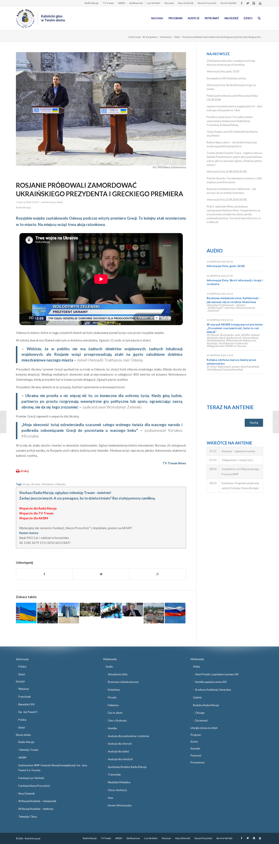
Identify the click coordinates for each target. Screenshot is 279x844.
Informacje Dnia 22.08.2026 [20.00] (227, 171)
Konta (194, 741)
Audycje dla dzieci (118, 751)
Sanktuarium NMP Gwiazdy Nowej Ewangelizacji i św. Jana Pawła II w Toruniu (52, 768)
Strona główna (149, 37)
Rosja (26, 484)
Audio (215, 251)
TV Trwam (108, 3)
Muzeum (169, 3)
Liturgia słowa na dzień (204, 728)
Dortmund (201, 720)
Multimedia (110, 659)
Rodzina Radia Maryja (206, 705)
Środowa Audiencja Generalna (213, 689)
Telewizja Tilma (27, 816)
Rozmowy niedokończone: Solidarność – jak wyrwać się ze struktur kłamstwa (234, 299)
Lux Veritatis (153, 3)
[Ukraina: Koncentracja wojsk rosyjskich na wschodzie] (90, 609)
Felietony (113, 705)
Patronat (196, 755)
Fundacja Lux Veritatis (31, 778)
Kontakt (195, 748)
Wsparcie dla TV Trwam (36, 513)
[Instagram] (254, 3)
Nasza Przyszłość (207, 3)
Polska (22, 666)
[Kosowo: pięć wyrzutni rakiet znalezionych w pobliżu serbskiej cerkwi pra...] (276, 422)
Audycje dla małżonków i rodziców (128, 736)
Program (196, 734)
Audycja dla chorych (120, 743)
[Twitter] (248, 3)
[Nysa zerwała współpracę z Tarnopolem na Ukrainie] (154, 613)
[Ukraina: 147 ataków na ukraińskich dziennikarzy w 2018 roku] (111, 610)
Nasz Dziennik (185, 3)
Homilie (112, 728)
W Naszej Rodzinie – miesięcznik (37, 801)
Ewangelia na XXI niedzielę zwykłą (226, 78)
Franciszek (24, 696)
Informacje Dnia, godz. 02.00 (223, 71)
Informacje (166, 37)
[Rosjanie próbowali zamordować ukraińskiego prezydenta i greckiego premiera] (101, 109)
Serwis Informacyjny (120, 805)
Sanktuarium (136, 3)
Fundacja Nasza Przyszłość (34, 785)
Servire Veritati (228, 3)
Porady (112, 697)
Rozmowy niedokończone (123, 682)
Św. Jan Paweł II (27, 712)
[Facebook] (241, 3)
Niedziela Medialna (119, 782)
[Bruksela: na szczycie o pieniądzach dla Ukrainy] (68, 613)
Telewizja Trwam (28, 749)
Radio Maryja (91, 3)
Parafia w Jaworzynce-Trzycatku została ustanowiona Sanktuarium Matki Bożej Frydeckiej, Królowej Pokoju (230, 120)
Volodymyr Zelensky (53, 484)
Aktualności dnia (117, 674)
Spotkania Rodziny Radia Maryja (127, 767)
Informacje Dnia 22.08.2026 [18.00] (227, 199)
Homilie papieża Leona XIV (211, 682)
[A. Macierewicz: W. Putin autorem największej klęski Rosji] (132, 609)
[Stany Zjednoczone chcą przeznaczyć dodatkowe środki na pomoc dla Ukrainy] (26, 613)
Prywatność (198, 762)
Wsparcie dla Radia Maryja (38, 508)
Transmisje (114, 774)
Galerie (197, 697)
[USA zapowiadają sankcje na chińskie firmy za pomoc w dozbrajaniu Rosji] (47, 613)
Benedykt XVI (26, 704)
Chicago (200, 712)
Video (196, 666)
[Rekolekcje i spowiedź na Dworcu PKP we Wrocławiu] (3, 422)
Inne (110, 797)
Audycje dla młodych (120, 759)
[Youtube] (260, 3)
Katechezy (114, 689)
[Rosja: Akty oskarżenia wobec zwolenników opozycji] (175, 613)
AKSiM (121, 3)
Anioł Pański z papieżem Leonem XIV (217, 674)
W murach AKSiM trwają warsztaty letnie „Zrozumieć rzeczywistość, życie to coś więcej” (235, 328)
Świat (177, 37)
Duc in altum (115, 712)
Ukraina (35, 484)
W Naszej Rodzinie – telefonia (35, 808)
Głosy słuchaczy (117, 790)
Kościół (20, 681)
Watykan (23, 688)
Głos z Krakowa (117, 720)
